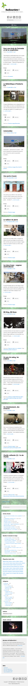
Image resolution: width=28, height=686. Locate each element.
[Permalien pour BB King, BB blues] (14, 329)
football (10, 398)
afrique (4, 561)
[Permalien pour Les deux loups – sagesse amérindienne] (14, 283)
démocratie (18, 563)
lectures (12, 566)
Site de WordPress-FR (8, 671)
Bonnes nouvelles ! (8, 602)
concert (7, 563)
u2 (15, 349)
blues (7, 349)
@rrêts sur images (12, 167)
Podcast (17, 17)
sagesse (16, 447)
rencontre (5, 571)
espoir (11, 564)
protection (21, 569)
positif (13, 447)
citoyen (21, 561)
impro (17, 398)
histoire (14, 564)
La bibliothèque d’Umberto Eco (13, 84)
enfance (23, 563)
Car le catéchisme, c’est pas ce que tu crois (13, 547)
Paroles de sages (11, 123)
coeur (4, 563)
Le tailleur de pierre (10, 220)
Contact (20, 17)
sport (7, 399)
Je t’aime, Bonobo (8, 537)
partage (21, 568)
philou (9, 569)
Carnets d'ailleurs (8, 598)
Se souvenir (6, 601)
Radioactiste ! (12, 9)
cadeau (10, 561)
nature (10, 568)
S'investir (5, 590)
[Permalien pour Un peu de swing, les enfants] (14, 375)
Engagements (7, 591)
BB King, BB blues (10, 312)
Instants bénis (8, 605)
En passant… (6, 583)
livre (18, 566)
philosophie (9, 447)
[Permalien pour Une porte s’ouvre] (14, 35)
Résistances (7, 594)
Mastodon (11, 17)
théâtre (21, 571)
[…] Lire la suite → (13, 64)
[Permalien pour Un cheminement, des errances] (14, 425)
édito (17, 573)
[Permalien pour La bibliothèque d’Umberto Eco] (14, 102)
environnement (6, 564)
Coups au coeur (11, 348)
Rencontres (17, 123)
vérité (20, 447)
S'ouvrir (5, 595)
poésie (16, 569)
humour (4, 566)
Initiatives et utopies (9, 592)
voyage (7, 573)
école (10, 573)
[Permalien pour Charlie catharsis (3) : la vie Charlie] (14, 473)
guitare (10, 349)
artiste (4, 349)
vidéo (4, 573)
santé (13, 571)
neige (14, 568)
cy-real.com (20, 645)
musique (13, 349)
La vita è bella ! (7, 546)
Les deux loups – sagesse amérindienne (12, 266)
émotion (17, 496)
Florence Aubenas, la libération (10, 540)
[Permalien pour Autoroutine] (14, 148)
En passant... (10, 76)
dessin (14, 496)
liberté (15, 566)
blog (4, 496)
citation (17, 561)
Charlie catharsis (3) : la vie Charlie (13, 456)
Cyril (15, 87)
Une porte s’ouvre (10, 176)
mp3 (4, 568)
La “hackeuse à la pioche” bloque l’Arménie (13, 543)
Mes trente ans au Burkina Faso (11, 550)
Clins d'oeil (18, 167)
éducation (21, 573)
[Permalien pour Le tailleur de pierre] (14, 236)
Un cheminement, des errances (11, 407)
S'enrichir (5, 584)
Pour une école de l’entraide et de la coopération (13, 49)
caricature (8, 496)
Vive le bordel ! (7, 551)
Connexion (6, 667)
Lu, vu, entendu (18, 348)
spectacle (17, 571)
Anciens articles (5, 501)
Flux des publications (8, 669)
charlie (11, 496)
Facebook (8, 17)
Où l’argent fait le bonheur (9, 539)
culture (10, 563)
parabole (5, 447)
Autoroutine (7, 131)
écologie (14, 573)
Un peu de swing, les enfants (11, 358)
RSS (14, 17)
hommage (14, 398)
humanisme (21, 496)
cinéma (14, 561)
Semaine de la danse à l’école (10, 552)
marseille (22, 566)
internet (8, 566)
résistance (9, 571)
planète (13, 569)
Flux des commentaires (8, 670)
